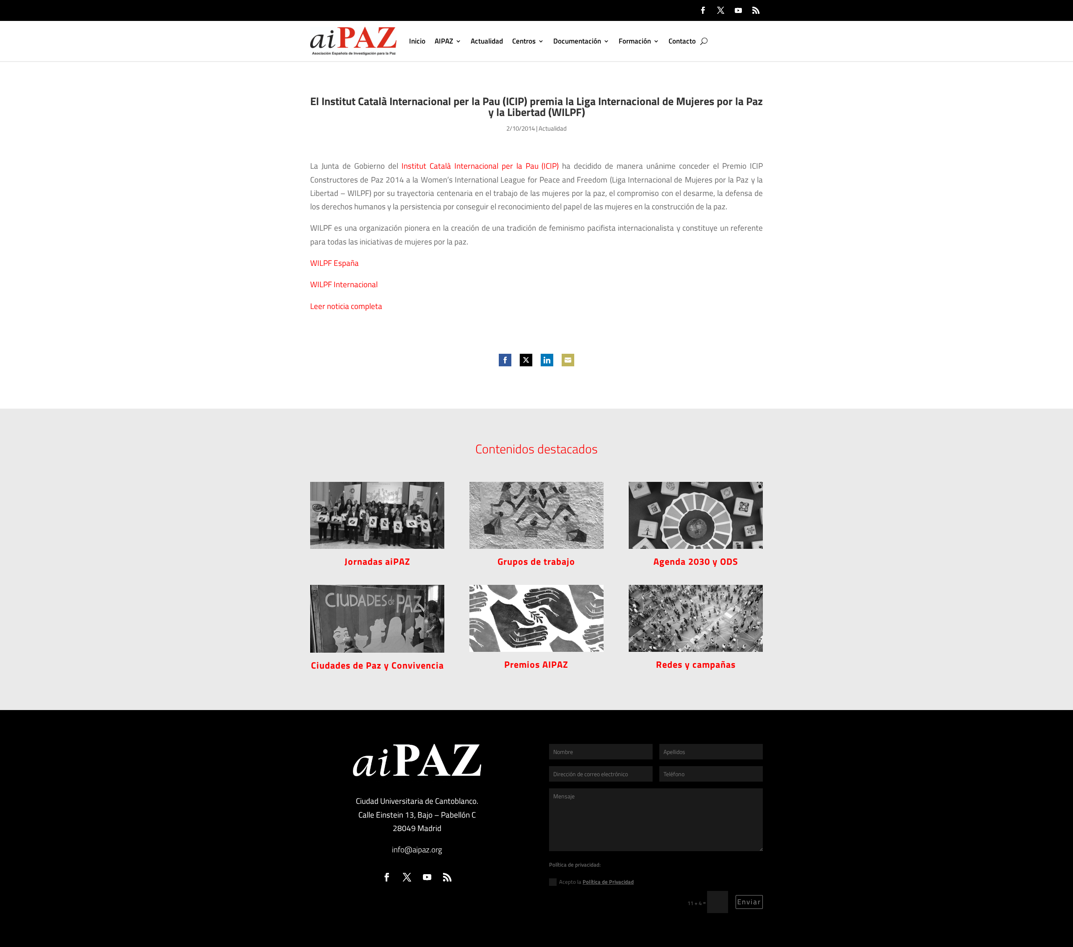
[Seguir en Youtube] (738, 10)
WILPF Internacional (344, 284)
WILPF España (334, 263)
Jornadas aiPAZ (377, 561)
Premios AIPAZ (536, 664)
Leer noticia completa (346, 306)
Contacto (682, 41)
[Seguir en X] (720, 10)
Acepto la (596, 882)
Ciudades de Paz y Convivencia (377, 665)
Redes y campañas (696, 664)
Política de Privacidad (608, 882)
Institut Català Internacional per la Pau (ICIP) (480, 166)
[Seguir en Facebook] (703, 10)
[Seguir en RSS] (756, 10)
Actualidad (487, 41)
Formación (635, 41)
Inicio (417, 41)
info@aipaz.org (417, 849)
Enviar (749, 901)
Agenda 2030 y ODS (695, 561)
